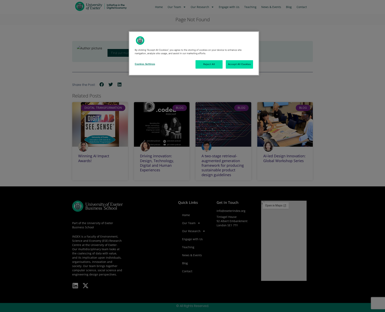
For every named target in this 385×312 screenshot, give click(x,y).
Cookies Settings (145, 64)
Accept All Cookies (239, 64)
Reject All (209, 64)
